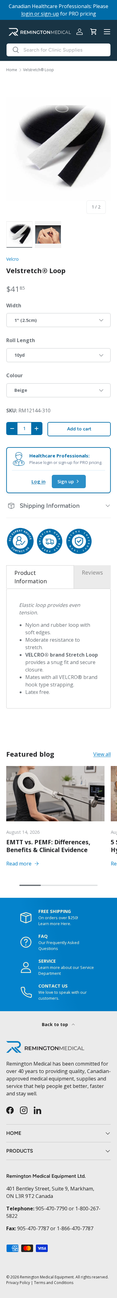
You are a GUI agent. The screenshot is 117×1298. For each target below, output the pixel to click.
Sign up (65, 481)
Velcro (12, 259)
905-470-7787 (33, 1228)
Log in (39, 481)
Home (11, 70)
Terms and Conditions (53, 1282)
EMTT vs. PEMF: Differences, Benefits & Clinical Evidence (48, 846)
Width (13, 305)
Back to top (55, 1024)
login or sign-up (40, 13)
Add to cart (79, 429)
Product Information (30, 577)
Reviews (92, 572)
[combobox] (58, 50)
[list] (58, 149)
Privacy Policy (18, 1282)
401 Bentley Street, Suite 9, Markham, (50, 1188)
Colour (14, 375)
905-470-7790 (51, 1208)
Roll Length (20, 340)
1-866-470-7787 (75, 1228)
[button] (93, 32)
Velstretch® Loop (38, 70)
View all (102, 754)
